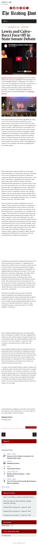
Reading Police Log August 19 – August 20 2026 (17, 511)
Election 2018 (31, 427)
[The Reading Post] (19, 15)
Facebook (11, 8)
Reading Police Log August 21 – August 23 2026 (17, 507)
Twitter (14, 8)
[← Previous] (3, 435)
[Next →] (34, 435)
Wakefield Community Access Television (13, 77)
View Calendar (6, 487)
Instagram (17, 8)
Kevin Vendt (25, 27)
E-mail (24, 8)
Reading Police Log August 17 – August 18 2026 (17, 515)
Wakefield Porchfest (13, 463)
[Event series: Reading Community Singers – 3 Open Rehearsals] (16, 471)
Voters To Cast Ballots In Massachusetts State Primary (18, 497)
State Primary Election (13, 468)
